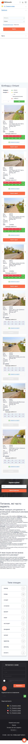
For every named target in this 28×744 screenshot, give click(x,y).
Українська (4, 10)
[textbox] (14, 18)
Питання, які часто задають (14, 727)
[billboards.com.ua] (6, 2)
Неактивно (10, 332)
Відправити (19, 685)
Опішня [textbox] (6, 21)
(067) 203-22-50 (4, 739)
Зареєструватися (14, 490)
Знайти (14, 29)
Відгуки (14, 725)
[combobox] (14, 18)
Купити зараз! (14, 146)
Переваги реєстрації (14, 722)
